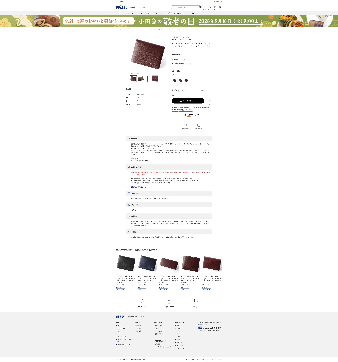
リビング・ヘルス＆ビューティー (176, 13)
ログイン (138, 328)
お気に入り (139, 331)
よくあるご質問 (159, 331)
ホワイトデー (180, 351)
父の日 (178, 339)
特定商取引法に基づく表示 (138, 359)
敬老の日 (179, 342)
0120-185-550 (212, 327)
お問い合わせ (158, 334)
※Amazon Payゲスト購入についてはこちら (182, 111)
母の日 (178, 337)
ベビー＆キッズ (159, 13)
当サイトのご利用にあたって (163, 347)
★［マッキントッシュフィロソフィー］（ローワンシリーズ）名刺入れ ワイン (211, 280)
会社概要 (157, 344)
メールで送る (185, 128)
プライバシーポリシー (122, 359)
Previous (128, 53)
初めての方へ (158, 325)
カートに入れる (188, 101)
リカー (141, 13)
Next (168, 53)
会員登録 (138, 325)
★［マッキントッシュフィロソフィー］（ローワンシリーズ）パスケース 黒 (125, 280)
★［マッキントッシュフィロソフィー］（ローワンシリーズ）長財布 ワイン (168, 280)
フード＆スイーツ (131, 13)
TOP (118, 29)
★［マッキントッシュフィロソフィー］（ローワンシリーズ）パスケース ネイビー (147, 280)
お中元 (178, 325)
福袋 (178, 334)
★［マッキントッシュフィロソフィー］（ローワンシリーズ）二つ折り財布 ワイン (190, 280)
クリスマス (180, 345)
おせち (178, 331)
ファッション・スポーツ (196, 13)
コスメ (149, 13)
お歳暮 (178, 328)
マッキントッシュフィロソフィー (182, 39)
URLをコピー (198, 128)
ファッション (136, 29)
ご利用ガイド (216, 1)
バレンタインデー (182, 348)
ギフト (120, 13)
